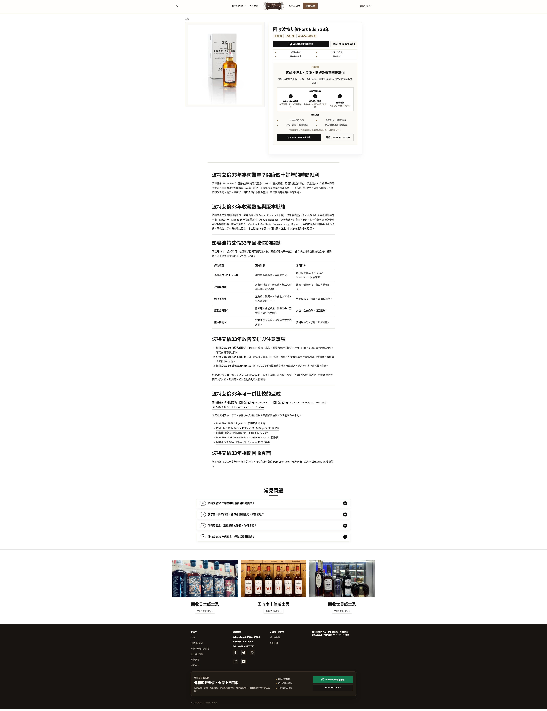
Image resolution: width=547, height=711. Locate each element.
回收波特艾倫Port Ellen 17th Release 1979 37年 (243, 442)
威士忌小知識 (197, 654)
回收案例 (253, 5)
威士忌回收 (237, 5)
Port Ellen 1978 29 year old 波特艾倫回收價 (240, 423)
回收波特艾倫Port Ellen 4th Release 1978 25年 (238, 407)
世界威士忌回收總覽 (322, 461)
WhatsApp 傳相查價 (303, 44)
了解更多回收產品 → (205, 611)
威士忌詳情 (275, 637)
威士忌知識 (294, 5)
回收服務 (195, 659)
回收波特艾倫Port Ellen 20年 (255, 402)
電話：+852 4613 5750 (344, 44)
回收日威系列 (197, 643)
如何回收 (274, 643)
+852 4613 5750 (333, 687)
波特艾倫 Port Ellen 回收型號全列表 (282, 461)
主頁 (187, 19)
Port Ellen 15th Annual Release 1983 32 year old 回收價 (247, 428)
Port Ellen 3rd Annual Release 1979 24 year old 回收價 (247, 437)
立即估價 (310, 5)
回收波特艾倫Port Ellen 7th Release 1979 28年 (242, 432)
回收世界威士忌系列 (200, 648)
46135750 (313, 347)
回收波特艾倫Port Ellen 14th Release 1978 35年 (300, 402)
